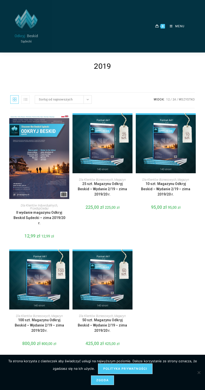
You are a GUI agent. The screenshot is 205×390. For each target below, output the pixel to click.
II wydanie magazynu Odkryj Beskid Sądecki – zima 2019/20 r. (39, 217)
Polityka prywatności (125, 368)
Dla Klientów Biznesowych (96, 180)
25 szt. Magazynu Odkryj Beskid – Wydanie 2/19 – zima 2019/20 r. (102, 189)
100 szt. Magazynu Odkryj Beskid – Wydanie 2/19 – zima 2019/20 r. (39, 325)
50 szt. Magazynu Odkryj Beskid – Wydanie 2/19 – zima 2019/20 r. (102, 325)
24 (174, 99)
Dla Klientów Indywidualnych (39, 205)
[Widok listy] (25, 99)
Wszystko (187, 99)
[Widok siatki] (14, 99)
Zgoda (102, 380)
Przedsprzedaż (39, 208)
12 (168, 99)
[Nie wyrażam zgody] (198, 372)
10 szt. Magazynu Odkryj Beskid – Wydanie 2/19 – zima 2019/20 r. (165, 189)
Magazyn (120, 180)
